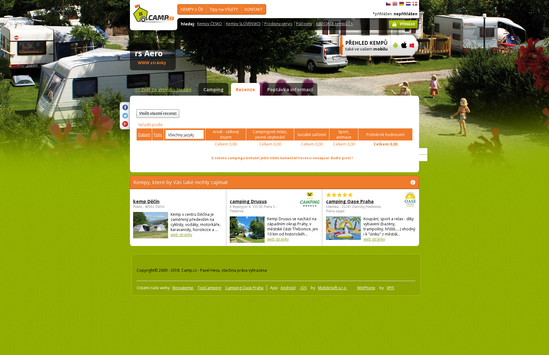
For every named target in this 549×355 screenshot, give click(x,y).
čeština (388, 4)
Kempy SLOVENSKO (243, 23)
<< (163, 89)
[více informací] (362, 59)
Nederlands (408, 4)
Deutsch (401, 4)
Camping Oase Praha (244, 287)
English (394, 4)
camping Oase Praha (350, 201)
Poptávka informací (290, 89)
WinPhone (366, 287)
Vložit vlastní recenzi (157, 113)
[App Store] (403, 59)
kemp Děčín (146, 201)
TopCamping (209, 287)
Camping (213, 89)
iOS (303, 287)
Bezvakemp (183, 287)
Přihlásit (407, 24)
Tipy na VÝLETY (224, 9)
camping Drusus (248, 201)
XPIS (390, 287)
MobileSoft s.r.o (332, 287)
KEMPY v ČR (192, 9)
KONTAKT (254, 9)
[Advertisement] (446, 191)
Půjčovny (304, 23)
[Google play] (394, 59)
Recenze (245, 89)
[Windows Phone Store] (416, 59)
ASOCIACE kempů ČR (334, 23)
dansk (414, 4)
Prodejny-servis (278, 23)
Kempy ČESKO (209, 23)
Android (288, 287)
